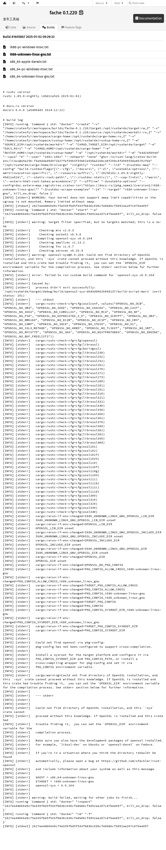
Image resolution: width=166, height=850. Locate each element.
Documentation (150, 18)
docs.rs (100, 3)
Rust (117, 3)
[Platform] (26, 3)
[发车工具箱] (14, 3)
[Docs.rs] (4, 3)
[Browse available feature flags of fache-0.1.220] (37, 3)
